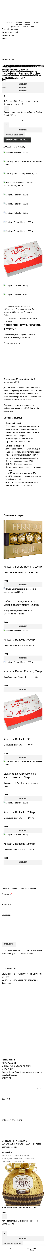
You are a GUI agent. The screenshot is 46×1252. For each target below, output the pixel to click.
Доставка (11, 1066)
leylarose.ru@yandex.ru (12, 1120)
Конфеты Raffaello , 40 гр (16, 65)
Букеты (5, 1072)
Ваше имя (7, 894)
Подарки (13, 1075)
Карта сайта (7, 1152)
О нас (4, 1066)
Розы (17, 1072)
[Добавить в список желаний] (12, 299)
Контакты (27, 1066)
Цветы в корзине (27, 1072)
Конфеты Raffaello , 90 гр (18, 739)
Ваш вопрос (7, 915)
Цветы (11, 1072)
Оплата (19, 1066)
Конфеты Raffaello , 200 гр (19, 812)
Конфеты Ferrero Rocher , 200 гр (23, 671)
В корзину (23, 1238)
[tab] (13, 318)
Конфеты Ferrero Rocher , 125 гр (23, 566)
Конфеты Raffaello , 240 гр (19, 843)
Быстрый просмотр (6, 299)
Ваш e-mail (7, 905)
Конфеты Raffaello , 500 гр (19, 639)
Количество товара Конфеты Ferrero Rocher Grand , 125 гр (21, 1222)
